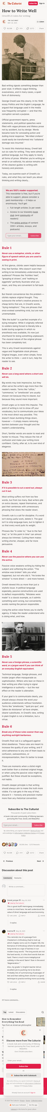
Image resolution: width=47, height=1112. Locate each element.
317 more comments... (10, 1000)
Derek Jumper (13, 900)
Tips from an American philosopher (16, 1025)
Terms (28, 1101)
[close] (40, 1030)
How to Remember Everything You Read (13, 1020)
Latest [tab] (11, 1012)
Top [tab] (4, 1012)
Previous (9, 861)
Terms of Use (35, 831)
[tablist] (12, 878)
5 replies (13, 923)
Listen (41, 22)
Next (39, 861)
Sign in (42, 3)
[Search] (42, 1012)
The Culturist (13, 20)
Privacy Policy (27, 1086)
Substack (14, 1109)
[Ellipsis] (44, 900)
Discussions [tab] (20, 1012)
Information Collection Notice (25, 833)
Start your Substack (19, 1105)
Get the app (33, 1105)
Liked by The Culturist (17, 903)
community (25, 215)
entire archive (21, 223)
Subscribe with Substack (25, 1075)
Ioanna (10, 931)
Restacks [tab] (17, 878)
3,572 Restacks (34, 844)
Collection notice (36, 1101)
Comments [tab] (7, 878)
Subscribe (33, 3)
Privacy (22, 1101)
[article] (23, 1025)
